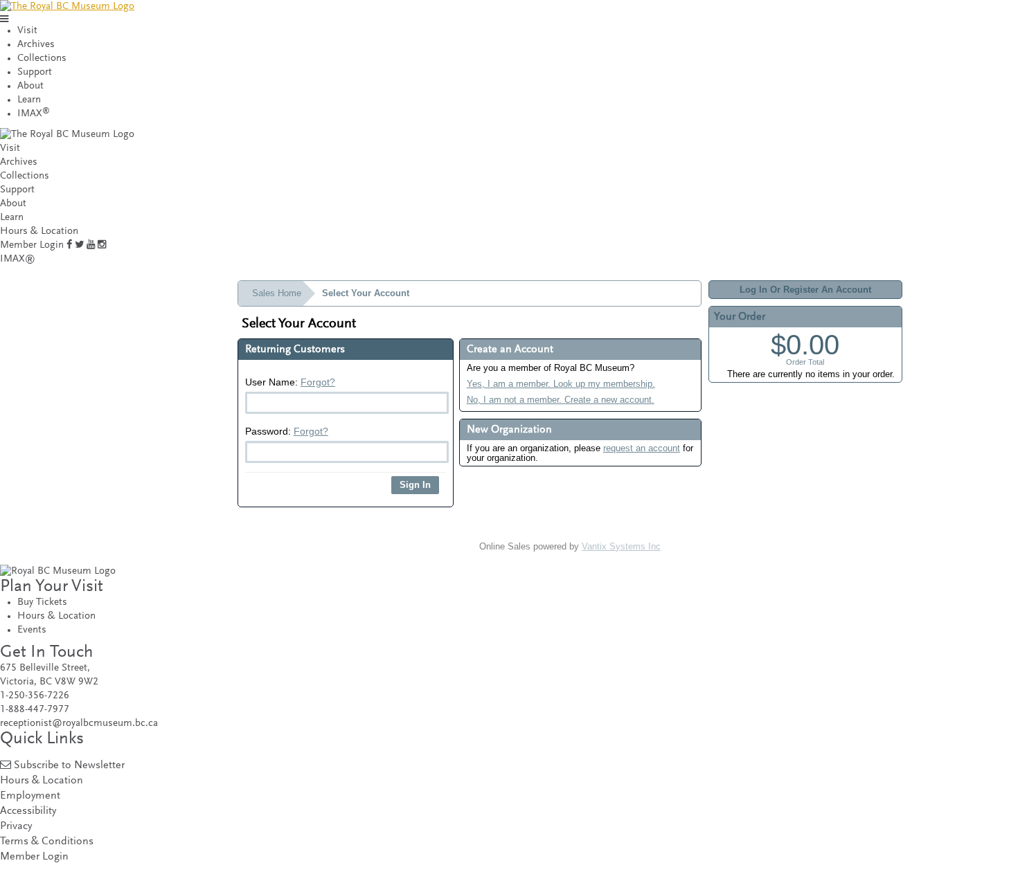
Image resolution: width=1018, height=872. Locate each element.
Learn (29, 100)
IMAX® (17, 259)
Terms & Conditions (46, 842)
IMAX (33, 114)
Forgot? (318, 382)
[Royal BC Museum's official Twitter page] (79, 245)
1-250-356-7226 (34, 696)
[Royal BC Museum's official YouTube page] (91, 245)
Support (34, 72)
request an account (641, 448)
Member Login (32, 245)
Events (31, 630)
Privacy (16, 826)
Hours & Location (39, 231)
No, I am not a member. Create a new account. (560, 399)
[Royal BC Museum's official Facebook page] (69, 245)
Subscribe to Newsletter (69, 766)
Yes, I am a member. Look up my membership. (561, 383)
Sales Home (276, 293)
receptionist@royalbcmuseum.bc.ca (79, 723)
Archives (36, 44)
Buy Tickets (42, 602)
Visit (27, 31)
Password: (286, 431)
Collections (41, 58)
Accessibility (28, 811)
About (30, 86)
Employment (30, 796)
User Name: (290, 382)
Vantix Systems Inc (621, 546)
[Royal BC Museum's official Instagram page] (102, 245)
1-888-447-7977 (34, 710)
